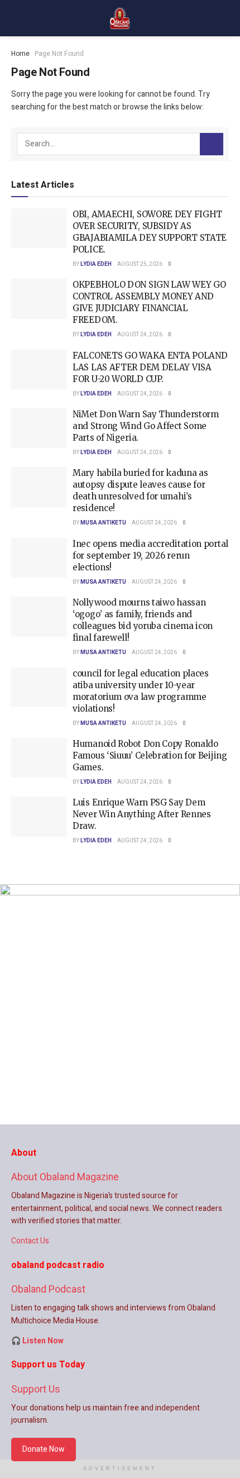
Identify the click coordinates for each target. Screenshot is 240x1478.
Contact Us (30, 1241)
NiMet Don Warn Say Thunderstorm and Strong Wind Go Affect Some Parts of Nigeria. (146, 426)
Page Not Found (59, 54)
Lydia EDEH (96, 264)
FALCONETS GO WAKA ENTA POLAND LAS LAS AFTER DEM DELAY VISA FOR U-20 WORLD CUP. (150, 367)
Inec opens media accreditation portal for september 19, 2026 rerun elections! (150, 555)
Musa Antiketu (103, 523)
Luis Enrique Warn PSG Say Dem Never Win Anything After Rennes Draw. (142, 814)
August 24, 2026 (139, 334)
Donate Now (43, 1449)
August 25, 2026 (139, 264)
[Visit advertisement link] (120, 1004)
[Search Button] (211, 144)
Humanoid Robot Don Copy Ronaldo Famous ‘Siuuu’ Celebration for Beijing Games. (150, 755)
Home (20, 54)
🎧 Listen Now (37, 1341)
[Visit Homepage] (120, 18)
